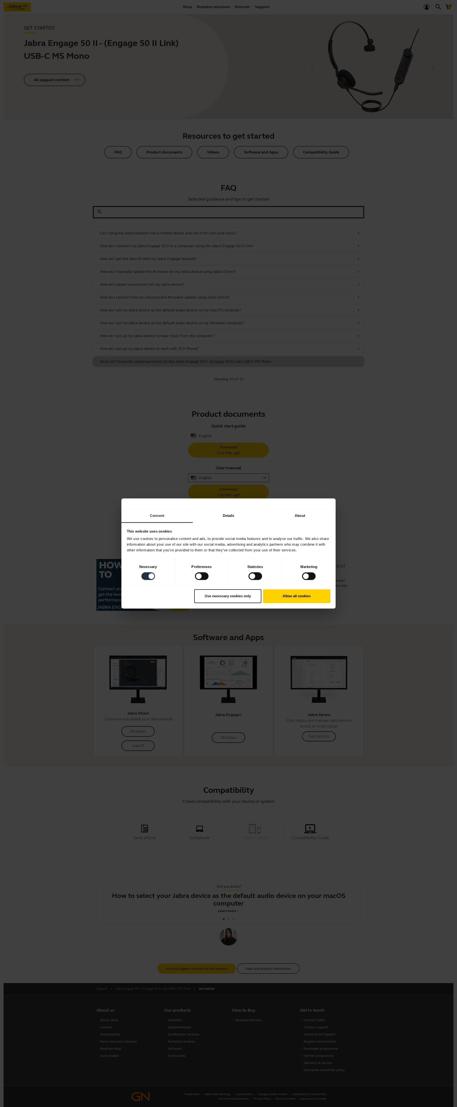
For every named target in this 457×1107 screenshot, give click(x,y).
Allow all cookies (297, 596)
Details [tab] (228, 516)
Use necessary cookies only (228, 596)
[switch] (202, 576)
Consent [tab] (157, 516)
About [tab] (300, 516)
